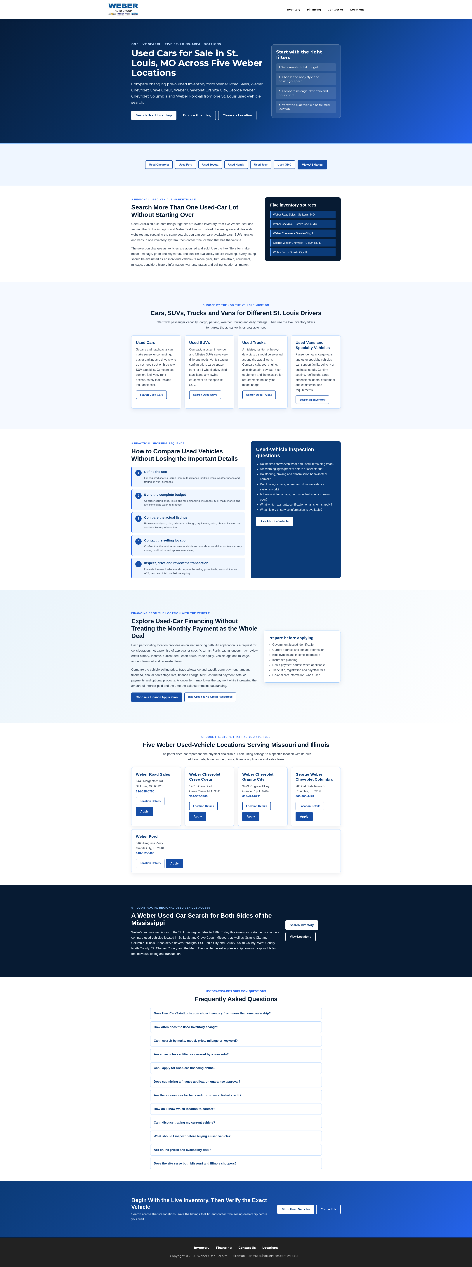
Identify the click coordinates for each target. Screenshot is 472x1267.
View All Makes (312, 164)
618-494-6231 (251, 796)
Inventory (294, 9)
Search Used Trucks (259, 394)
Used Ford (185, 164)
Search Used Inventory (154, 115)
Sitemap (239, 1256)
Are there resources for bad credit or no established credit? (197, 1095)
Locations (357, 9)
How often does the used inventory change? (186, 1027)
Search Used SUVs (205, 394)
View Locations (300, 936)
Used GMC (284, 164)
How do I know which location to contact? (184, 1109)
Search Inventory (302, 925)
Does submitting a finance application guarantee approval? (197, 1081)
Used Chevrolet (159, 164)
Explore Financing (197, 115)
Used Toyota (210, 164)
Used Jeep (261, 164)
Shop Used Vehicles (296, 1209)
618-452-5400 (145, 853)
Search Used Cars (151, 394)
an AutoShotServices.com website (274, 1256)
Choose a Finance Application (157, 697)
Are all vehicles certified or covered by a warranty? (191, 1054)
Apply (144, 811)
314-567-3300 (198, 796)
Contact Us (336, 9)
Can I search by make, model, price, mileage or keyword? (196, 1040)
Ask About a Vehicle (275, 521)
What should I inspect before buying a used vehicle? (192, 1136)
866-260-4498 (305, 796)
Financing (314, 9)
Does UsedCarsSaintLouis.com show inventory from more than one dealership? (212, 1013)
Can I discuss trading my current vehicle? (184, 1122)
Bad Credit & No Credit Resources (210, 696)
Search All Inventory (312, 399)
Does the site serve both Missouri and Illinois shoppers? (195, 1163)
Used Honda (236, 164)
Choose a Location (237, 115)
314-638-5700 (145, 791)
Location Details (150, 801)
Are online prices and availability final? (182, 1150)
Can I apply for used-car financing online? (184, 1068)
